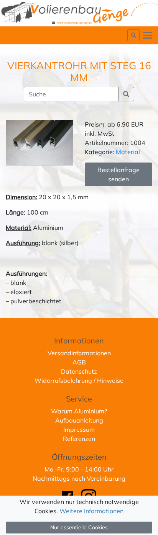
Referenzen (79, 438)
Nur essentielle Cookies (79, 527)
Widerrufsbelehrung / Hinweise (79, 380)
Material (128, 152)
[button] (133, 35)
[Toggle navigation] (147, 35)
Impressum (79, 429)
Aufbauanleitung (79, 420)
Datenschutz (79, 371)
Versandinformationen (79, 353)
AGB (79, 362)
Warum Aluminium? (79, 411)
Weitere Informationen (91, 511)
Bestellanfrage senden (118, 174)
